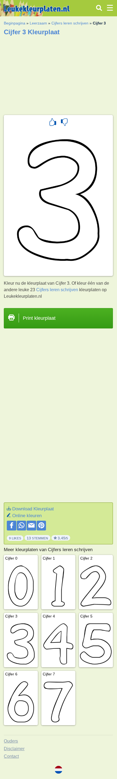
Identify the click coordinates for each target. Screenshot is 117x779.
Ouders (11, 741)
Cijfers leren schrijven (69, 23)
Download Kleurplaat (33, 508)
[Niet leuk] (64, 123)
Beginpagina (14, 23)
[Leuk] (53, 123)
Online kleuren (27, 515)
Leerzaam (38, 23)
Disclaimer (14, 748)
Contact (11, 756)
